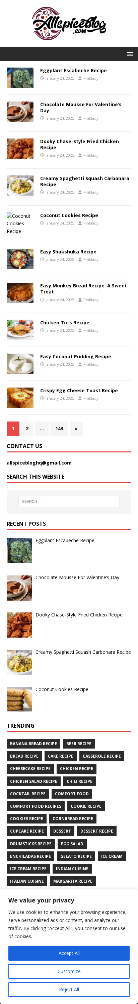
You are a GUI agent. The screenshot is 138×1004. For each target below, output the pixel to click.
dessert (62, 831)
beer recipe (78, 744)
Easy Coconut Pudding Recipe (75, 356)
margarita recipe (72, 881)
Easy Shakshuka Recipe (68, 251)
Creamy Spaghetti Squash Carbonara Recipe (84, 181)
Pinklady (90, 78)
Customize (69, 971)
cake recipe (60, 756)
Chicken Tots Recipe (64, 322)
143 (59, 428)
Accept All (69, 953)
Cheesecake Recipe (30, 768)
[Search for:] (69, 501)
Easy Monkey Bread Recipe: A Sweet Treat (83, 288)
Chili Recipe (79, 781)
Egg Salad (72, 844)
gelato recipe (76, 856)
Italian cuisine (27, 881)
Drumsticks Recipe (31, 844)
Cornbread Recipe (73, 818)
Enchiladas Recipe (30, 856)
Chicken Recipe (76, 768)
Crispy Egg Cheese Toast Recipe (79, 390)
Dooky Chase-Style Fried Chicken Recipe (79, 144)
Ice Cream (112, 856)
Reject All (69, 989)
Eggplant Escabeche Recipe (73, 70)
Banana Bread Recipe (33, 744)
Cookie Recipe (86, 806)
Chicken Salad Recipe (33, 781)
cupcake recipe (27, 831)
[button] (128, 53)
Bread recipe (24, 756)
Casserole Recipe (102, 756)
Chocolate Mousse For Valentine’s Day (81, 107)
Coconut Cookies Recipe (69, 215)
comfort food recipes (35, 806)
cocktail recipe (28, 794)
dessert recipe (96, 831)
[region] (69, 946)
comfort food (72, 794)
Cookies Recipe (26, 818)
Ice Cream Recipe (28, 869)
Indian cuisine (72, 869)
